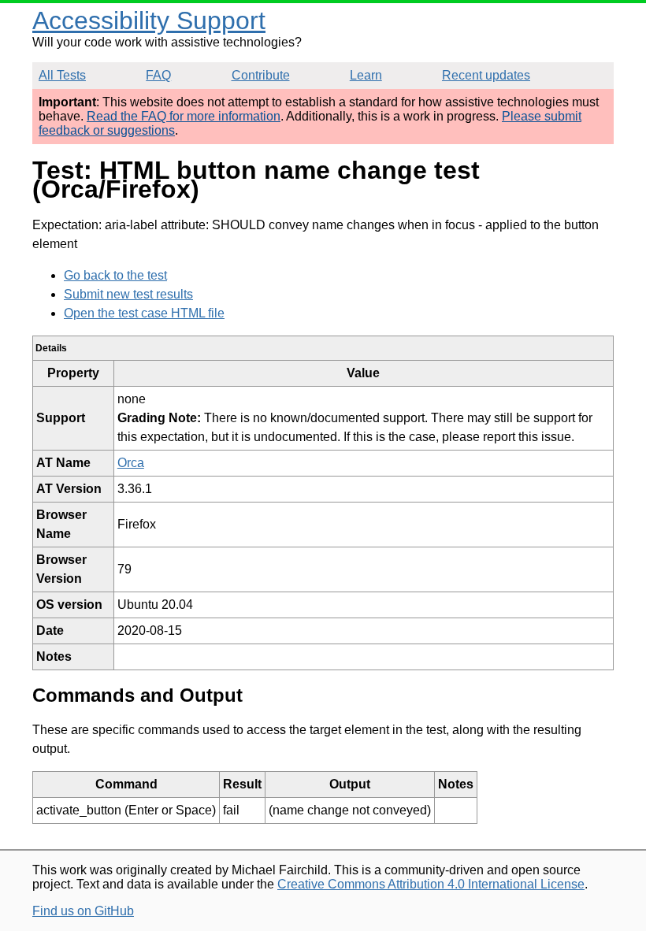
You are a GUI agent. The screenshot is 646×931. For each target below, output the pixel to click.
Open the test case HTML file (144, 313)
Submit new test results (128, 294)
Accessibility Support (148, 20)
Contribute (261, 75)
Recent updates (486, 75)
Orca (130, 462)
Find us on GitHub (83, 911)
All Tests (62, 75)
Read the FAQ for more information (183, 116)
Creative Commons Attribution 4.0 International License (431, 884)
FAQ (158, 75)
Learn (366, 75)
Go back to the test (115, 275)
